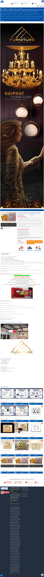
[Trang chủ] (0, 8)
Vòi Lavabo (38, 14)
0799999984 (22, 238)
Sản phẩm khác (2, 20)
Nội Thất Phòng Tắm (39, 16)
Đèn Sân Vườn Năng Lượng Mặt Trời (27, 14)
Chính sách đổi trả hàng (25, 496)
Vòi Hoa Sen (34, 14)
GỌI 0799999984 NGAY (29, 285)
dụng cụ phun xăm (14, 522)
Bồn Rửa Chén (9, 14)
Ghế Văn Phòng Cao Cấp (11, 18)
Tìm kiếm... (29, 2)
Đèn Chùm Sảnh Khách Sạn (4, 18)
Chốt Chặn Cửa (14, 16)
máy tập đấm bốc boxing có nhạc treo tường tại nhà (14, 550)
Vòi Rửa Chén (2, 16)
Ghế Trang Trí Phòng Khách (20, 16)
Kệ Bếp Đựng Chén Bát (3, 14)
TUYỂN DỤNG (11, 8)
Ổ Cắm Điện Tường (20, 14)
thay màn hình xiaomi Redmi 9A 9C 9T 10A (15, 564)
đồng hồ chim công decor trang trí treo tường (14, 530)
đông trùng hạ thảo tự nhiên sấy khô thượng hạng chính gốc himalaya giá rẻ (14, 569)
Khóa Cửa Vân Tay (21, 18)
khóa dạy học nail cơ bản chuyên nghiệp (15, 521)
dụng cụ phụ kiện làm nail (15, 519)
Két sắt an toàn (17, 18)
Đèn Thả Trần (29, 16)
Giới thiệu (5, 8)
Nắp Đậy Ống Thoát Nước (8, 16)
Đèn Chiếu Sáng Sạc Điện (28, 18)
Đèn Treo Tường (34, 16)
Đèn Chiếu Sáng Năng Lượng (35, 18)
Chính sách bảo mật (24, 493)
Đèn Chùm (25, 16)
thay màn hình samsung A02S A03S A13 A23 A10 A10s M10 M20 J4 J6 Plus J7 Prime (15, 555)
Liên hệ (20, 8)
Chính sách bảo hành (24, 494)
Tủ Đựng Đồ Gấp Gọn (14, 14)
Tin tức (16, 8)
